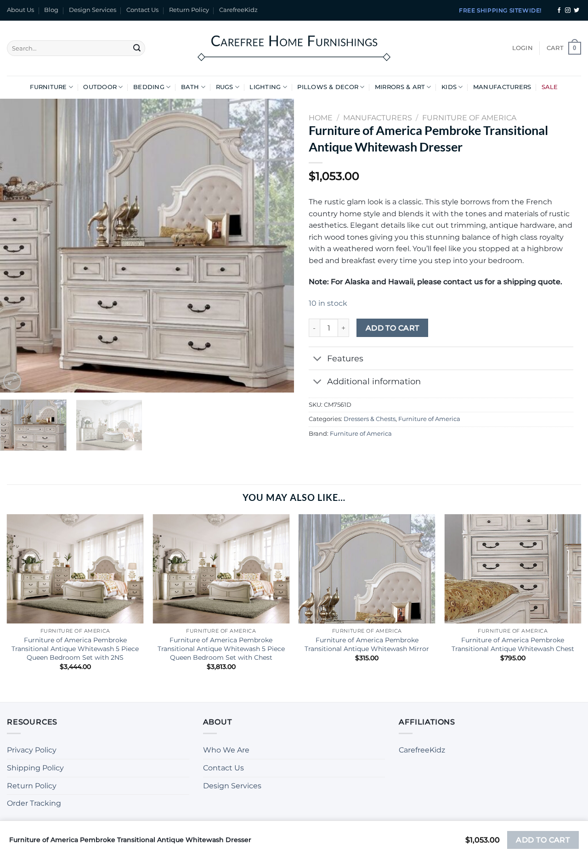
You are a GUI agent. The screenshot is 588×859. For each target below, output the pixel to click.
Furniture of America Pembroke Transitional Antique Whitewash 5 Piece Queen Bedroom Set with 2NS (75, 648)
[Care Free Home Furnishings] (294, 48)
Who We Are (226, 750)
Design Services (92, 9)
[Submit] (137, 48)
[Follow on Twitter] (576, 10)
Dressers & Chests (370, 418)
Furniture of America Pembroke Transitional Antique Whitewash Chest (513, 644)
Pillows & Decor (327, 87)
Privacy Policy (32, 750)
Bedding (148, 87)
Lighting (265, 87)
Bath (190, 87)
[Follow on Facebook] (559, 10)
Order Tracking (34, 803)
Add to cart (392, 328)
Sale (550, 87)
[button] (522, 48)
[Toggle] (318, 359)
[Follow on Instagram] (568, 10)
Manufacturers (502, 87)
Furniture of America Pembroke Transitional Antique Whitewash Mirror (367, 644)
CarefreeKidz (238, 9)
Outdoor (100, 87)
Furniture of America (429, 418)
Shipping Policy (35, 768)
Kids (449, 87)
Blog (51, 9)
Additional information (374, 381)
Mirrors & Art (400, 87)
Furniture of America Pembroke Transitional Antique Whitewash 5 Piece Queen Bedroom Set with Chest (221, 648)
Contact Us (142, 9)
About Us (20, 9)
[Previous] (17, 245)
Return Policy (189, 9)
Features (345, 358)
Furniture (48, 87)
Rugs (224, 87)
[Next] (276, 245)
